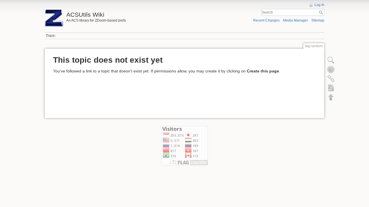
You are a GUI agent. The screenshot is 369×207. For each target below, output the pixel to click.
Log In (319, 5)
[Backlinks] (331, 78)
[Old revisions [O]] (331, 69)
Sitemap (317, 20)
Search (321, 12)
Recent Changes (266, 20)
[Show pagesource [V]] (331, 60)
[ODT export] (331, 87)
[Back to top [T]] (331, 96)
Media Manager (295, 20)
